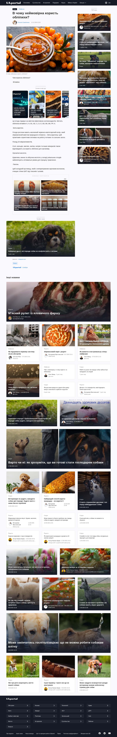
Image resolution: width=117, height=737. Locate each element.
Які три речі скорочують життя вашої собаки (20, 684)
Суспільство (36, 2)
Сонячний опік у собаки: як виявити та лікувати (92, 519)
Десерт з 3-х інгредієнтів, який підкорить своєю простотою (92, 388)
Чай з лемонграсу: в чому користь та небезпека (55, 370)
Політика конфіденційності (70, 733)
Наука (63, 2)
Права (59, 733)
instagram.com (22, 259)
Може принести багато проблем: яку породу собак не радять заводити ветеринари (58, 519)
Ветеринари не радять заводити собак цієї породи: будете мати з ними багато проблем (21, 501)
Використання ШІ (85, 733)
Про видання (9, 733)
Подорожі (56, 2)
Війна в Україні (72, 2)
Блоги (15, 263)
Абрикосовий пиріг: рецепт (55, 352)
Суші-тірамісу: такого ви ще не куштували (56, 684)
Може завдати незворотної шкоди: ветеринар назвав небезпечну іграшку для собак (94, 685)
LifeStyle (25, 267)
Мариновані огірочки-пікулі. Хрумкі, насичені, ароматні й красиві (22, 519)
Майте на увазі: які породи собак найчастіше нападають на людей (94, 370)
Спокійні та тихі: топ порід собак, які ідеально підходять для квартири (94, 537)
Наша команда (30, 733)
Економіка (26, 2)
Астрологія (46, 2)
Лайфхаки (21, 9)
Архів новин (19, 733)
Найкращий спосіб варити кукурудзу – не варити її (54, 500)
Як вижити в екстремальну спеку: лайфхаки (93, 353)
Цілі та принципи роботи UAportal (45, 733)
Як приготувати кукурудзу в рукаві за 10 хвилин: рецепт (56, 537)
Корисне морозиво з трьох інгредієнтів (20, 536)
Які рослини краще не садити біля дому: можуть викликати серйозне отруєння (56, 388)
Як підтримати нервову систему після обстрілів (21, 353)
